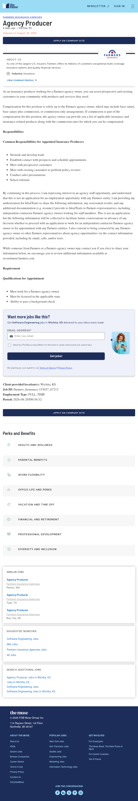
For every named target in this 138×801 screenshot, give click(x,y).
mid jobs (12, 644)
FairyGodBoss (17, 781)
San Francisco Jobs (59, 746)
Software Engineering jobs (22, 638)
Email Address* (19, 330)
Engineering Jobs (58, 756)
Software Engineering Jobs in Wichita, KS (31, 691)
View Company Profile (20, 80)
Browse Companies (19, 756)
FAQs (12, 746)
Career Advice (17, 761)
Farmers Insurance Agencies (22, 17)
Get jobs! (56, 356)
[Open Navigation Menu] (133, 6)
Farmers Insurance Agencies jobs (27, 649)
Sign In (119, 6)
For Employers (96, 741)
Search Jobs (16, 751)
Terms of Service (48, 367)
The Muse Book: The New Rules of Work (106, 747)
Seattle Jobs (55, 751)
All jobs (11, 654)
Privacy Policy (65, 367)
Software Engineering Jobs (22, 686)
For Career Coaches (99, 753)
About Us (14, 741)
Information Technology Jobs (63, 766)
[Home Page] (11, 6)
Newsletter (96, 6)
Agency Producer (17, 579)
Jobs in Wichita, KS (18, 682)
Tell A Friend (95, 758)
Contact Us (15, 776)
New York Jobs (56, 741)
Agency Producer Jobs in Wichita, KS (29, 677)
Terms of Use (16, 766)
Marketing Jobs (56, 761)
